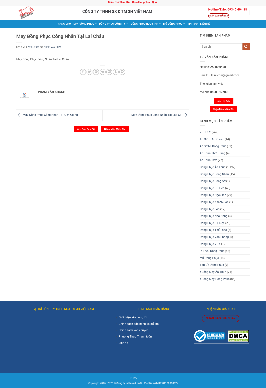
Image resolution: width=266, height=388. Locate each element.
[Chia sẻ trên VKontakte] (103, 72)
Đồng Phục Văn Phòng (214, 237)
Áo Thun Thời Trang (212, 153)
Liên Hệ (205, 23)
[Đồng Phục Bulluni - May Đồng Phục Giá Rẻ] (46, 13)
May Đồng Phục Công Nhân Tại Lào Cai (157, 115)
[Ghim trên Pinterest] (96, 72)
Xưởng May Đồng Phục (214, 279)
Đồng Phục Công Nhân (214, 174)
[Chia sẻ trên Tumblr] (116, 72)
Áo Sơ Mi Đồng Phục (213, 146)
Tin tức (192, 23)
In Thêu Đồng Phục (212, 251)
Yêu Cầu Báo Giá (86, 129)
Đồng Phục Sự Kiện (212, 223)
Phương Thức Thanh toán (135, 336)
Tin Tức (132, 378)
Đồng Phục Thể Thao (213, 230)
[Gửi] (246, 46)
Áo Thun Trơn (208, 160)
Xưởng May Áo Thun (213, 272)
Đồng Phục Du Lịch (212, 188)
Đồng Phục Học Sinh (144, 23)
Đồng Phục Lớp (209, 209)
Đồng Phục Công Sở (212, 181)
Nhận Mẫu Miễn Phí (115, 129)
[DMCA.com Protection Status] (238, 335)
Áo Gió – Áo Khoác (212, 139)
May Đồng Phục (83, 23)
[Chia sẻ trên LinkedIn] (109, 72)
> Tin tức (205, 132)
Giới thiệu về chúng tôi (133, 317)
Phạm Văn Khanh (53, 47)
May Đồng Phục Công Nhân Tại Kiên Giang (50, 115)
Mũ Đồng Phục (172, 23)
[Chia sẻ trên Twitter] (89, 72)
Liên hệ (123, 343)
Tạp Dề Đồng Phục (212, 265)
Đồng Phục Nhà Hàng (213, 216)
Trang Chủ (63, 23)
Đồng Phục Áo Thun (212, 167)
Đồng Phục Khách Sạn (214, 202)
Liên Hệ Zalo (224, 101)
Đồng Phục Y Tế (210, 244)
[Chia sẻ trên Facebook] (83, 72)
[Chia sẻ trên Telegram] (122, 72)
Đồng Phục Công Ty (112, 23)
